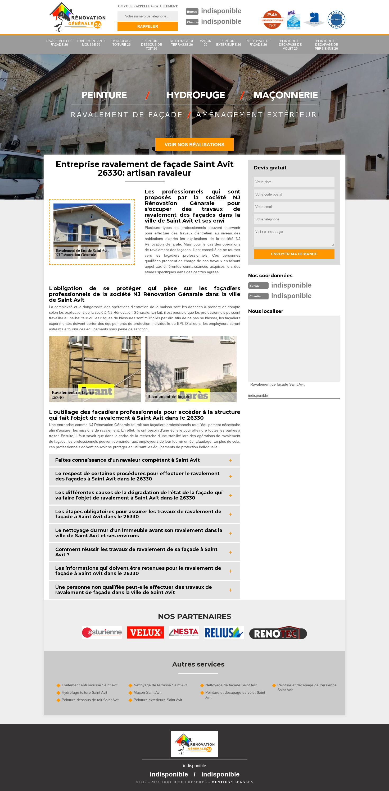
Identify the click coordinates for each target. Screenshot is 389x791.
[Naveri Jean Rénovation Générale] (77, 17)
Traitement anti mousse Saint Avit (89, 685)
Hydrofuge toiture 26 (121, 43)
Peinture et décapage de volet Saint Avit (235, 694)
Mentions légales (232, 782)
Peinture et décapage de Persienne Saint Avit (307, 687)
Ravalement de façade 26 (59, 43)
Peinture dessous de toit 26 (151, 44)
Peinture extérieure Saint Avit (158, 700)
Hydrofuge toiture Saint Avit (84, 692)
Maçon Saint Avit (147, 692)
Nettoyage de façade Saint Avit (231, 685)
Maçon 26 (205, 43)
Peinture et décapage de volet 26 (290, 44)
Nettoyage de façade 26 (258, 43)
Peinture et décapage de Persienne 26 (326, 44)
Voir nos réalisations (194, 144)
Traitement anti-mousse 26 (91, 43)
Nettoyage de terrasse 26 (182, 43)
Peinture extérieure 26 (228, 43)
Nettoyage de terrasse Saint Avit (160, 685)
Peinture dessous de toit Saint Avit (90, 700)
